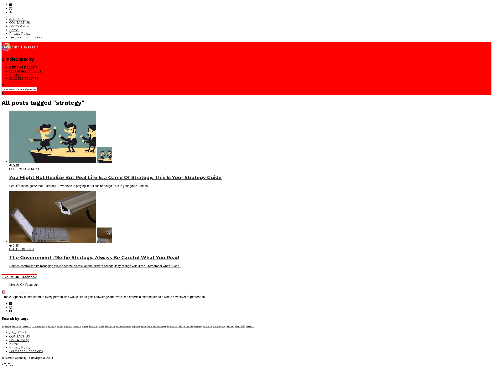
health (15, 326)
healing (230, 326)
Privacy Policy (19, 34)
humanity (188, 326)
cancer (150, 326)
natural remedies (123, 326)
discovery (198, 326)
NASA (143, 326)
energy (223, 326)
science (85, 326)
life (19, 326)
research (77, 326)
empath (216, 326)
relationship (110, 326)
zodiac (181, 326)
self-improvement (64, 326)
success (250, 326)
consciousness (38, 326)
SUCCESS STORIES (24, 78)
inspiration (6, 326)
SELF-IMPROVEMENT (26, 71)
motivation (26, 326)
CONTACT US (19, 23)
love (91, 326)
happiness (172, 326)
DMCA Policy (19, 26)
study (101, 326)
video (95, 326)
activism (136, 326)
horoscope (161, 326)
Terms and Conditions (26, 37)
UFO (243, 326)
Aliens (238, 326)
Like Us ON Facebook (19, 277)
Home (14, 30)
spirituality (51, 326)
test (155, 326)
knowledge (207, 326)
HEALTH (15, 75)
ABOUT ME (18, 19)
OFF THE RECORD (23, 67)
